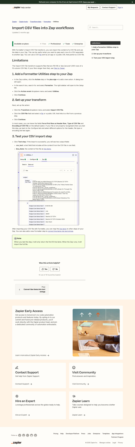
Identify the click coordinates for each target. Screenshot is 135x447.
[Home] (21, 7)
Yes (45, 269)
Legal (114, 442)
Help (62, 433)
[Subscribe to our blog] (35, 435)
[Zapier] (16, 442)
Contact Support (22, 384)
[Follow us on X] (27, 435)
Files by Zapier (59, 68)
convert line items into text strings (60, 231)
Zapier (14, 21)
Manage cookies (105, 442)
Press (83, 433)
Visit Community (79, 384)
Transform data (35, 21)
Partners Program (117, 437)
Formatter (47, 21)
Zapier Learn (77, 415)
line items (62, 229)
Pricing (55, 433)
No (57, 269)
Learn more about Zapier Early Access (31, 355)
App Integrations (117, 433)
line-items (47, 149)
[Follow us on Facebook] (19, 435)
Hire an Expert (21, 415)
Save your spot (88, 2)
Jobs (89, 433)
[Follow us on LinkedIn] (23, 435)
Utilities (56, 21)
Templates (106, 433)
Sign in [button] (120, 8)
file (40, 55)
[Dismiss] (132, 2)
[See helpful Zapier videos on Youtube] (31, 435)
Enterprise (96, 433)
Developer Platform (72, 433)
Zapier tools (23, 21)
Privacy (120, 442)
